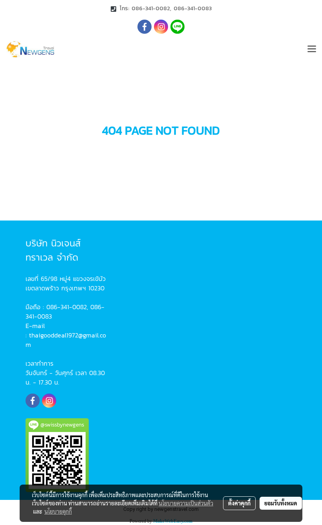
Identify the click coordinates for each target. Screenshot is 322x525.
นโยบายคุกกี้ (58, 511)
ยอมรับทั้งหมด (280, 503)
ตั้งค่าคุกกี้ (239, 503)
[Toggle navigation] (311, 49)
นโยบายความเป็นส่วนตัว (186, 503)
